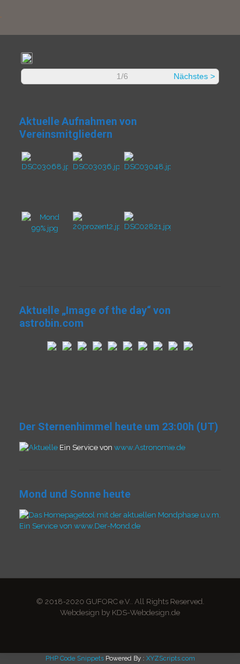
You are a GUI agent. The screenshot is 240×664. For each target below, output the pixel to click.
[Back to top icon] (216, 640)
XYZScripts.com (170, 658)
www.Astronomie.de (149, 447)
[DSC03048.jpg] (147, 166)
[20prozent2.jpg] (96, 226)
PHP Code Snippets (74, 658)
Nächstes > (194, 76)
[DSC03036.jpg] (96, 166)
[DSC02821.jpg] (147, 226)
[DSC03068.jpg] (45, 166)
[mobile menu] (224, 17)
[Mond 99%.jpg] (45, 228)
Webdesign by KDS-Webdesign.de (120, 612)
